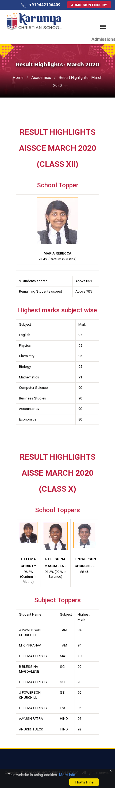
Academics (41, 77)
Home (18, 77)
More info (67, 775)
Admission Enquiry (89, 5)
